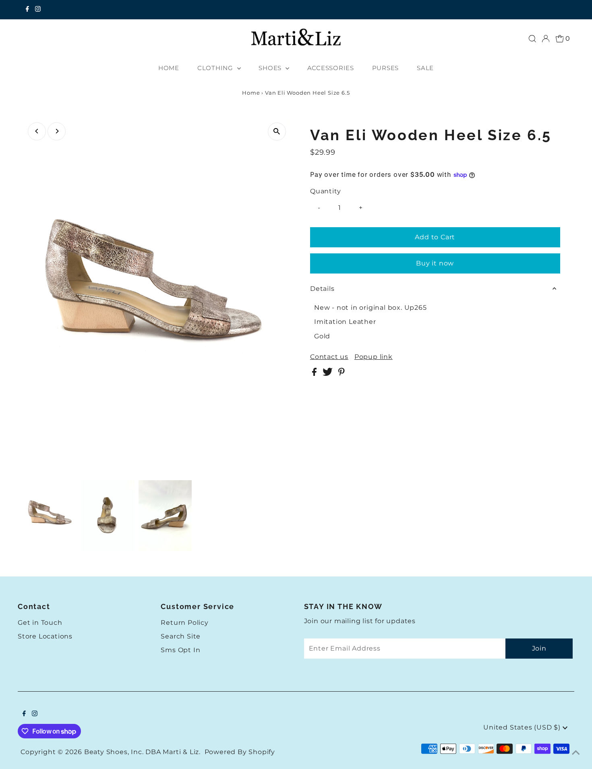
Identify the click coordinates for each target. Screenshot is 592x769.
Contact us (329, 357)
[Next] (57, 131)
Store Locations (45, 636)
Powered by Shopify (240, 752)
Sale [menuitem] (425, 68)
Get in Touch (40, 622)
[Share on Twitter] (328, 373)
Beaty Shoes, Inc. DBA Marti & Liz (141, 752)
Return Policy (184, 622)
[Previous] (37, 131)
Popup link (373, 357)
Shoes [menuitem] (271, 68)
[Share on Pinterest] (341, 373)
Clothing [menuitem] (216, 68)
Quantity (325, 191)
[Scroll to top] (576, 753)
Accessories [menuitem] (330, 68)
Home (251, 92)
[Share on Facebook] (315, 373)
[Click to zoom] (277, 131)
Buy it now (435, 263)
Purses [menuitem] (385, 68)
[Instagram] (38, 9)
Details (322, 288)
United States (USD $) (523, 727)
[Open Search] (532, 38)
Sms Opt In (180, 650)
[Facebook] (27, 9)
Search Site (181, 636)
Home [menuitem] (168, 68)
